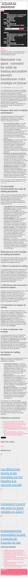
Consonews (14, 87)
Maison (6, 13)
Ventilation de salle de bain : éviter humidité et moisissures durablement (14, 551)
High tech (7, 22)
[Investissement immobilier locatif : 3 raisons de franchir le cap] (14, 521)
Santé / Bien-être (10, 24)
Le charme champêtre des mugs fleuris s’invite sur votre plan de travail (15, 565)
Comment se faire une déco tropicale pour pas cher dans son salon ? (15, 425)
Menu (2, 10)
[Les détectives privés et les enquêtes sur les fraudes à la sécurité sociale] (14, 460)
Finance (21, 87)
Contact (6, 573)
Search (21, 28)
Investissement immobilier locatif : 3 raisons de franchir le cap (13, 536)
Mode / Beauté (9, 19)
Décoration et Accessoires (16, 15)
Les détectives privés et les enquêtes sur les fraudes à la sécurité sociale (12, 477)
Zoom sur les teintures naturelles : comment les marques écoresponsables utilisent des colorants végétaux (15, 433)
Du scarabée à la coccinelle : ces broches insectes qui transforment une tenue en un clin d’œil (15, 555)
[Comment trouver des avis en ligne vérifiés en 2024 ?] (14, 494)
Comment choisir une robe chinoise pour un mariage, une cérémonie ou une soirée (15, 559)
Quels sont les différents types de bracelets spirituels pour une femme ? (15, 422)
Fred (2, 87)
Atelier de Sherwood (6, 575)
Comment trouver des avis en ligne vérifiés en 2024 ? (13, 508)
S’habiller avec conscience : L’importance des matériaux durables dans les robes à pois (15, 429)
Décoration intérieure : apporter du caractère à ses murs (14, 562)
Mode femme (11, 21)
